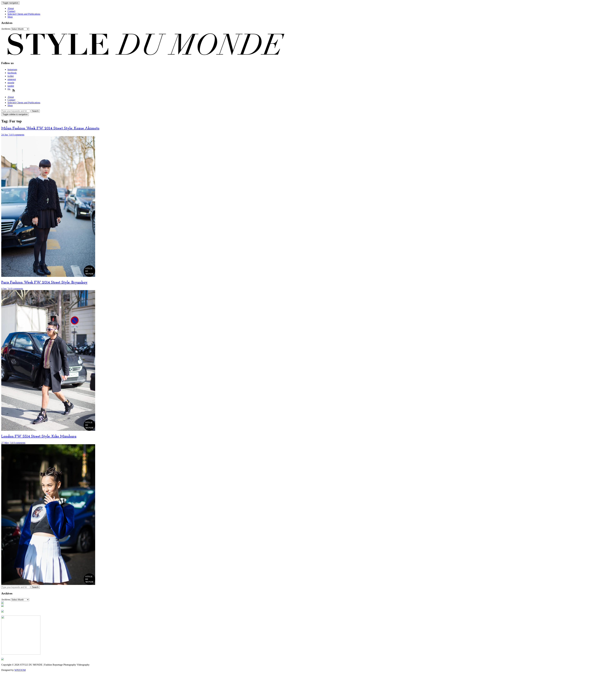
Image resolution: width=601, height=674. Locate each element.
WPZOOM (20, 670)
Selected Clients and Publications (24, 14)
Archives (5, 29)
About (11, 8)
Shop (10, 16)
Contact (11, 11)
